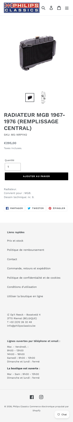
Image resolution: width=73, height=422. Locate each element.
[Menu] (67, 8)
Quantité (9, 160)
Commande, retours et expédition (28, 268)
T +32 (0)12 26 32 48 (19, 322)
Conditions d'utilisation (22, 287)
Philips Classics (21, 406)
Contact (12, 259)
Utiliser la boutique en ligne (25, 296)
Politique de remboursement (25, 249)
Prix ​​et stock (15, 240)
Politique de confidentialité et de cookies (33, 277)
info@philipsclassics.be (21, 325)
